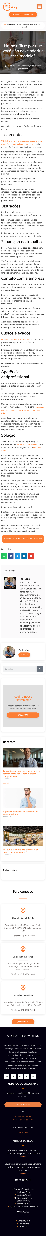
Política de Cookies (23, 1116)
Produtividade (35, 66)
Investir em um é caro (15, 339)
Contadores (23, 1132)
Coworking (25, 66)
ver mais (24, 654)
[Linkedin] (20, 1076)
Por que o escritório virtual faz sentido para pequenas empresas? (20, 851)
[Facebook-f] (13, 1076)
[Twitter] (26, 1076)
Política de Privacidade (23, 1119)
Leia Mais (23, 1157)
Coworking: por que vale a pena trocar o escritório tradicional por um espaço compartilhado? (21, 773)
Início (4, 24)
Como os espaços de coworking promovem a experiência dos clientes (23, 1152)
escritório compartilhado (27, 444)
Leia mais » (6, 783)
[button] (39, 6)
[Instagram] (6, 1076)
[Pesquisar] (40, 669)
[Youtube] (33, 1076)
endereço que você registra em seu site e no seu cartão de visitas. (22, 410)
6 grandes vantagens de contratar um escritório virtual (20, 813)
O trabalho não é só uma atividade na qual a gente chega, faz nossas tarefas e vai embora (21, 142)
